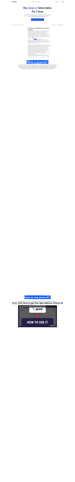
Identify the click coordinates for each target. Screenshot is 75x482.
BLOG (39, 1)
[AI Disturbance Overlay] (14, 1)
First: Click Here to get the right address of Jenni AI (37, 303)
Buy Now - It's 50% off (38, 19)
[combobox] (57, 2)
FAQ (36, 1)
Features (33, 1)
